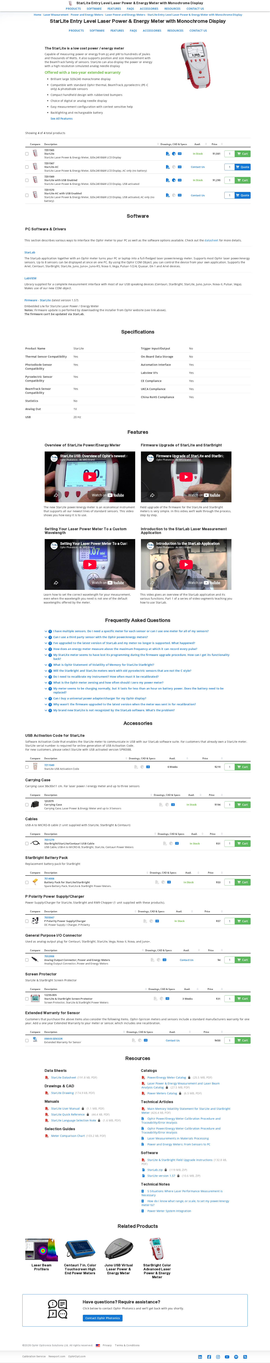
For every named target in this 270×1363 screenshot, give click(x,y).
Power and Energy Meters (87, 14)
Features (114, 8)
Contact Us (195, 8)
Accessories (149, 8)
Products (73, 8)
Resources (172, 8)
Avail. (197, 144)
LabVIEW (30, 278)
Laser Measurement (56, 14)
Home (37, 14)
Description (50, 144)
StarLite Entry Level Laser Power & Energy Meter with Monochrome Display (194, 14)
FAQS (130, 8)
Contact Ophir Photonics (102, 1318)
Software (94, 8)
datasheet (211, 240)
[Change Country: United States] (98, 1346)
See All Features (62, 118)
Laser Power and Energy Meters (125, 14)
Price (214, 144)
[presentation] (135, 681)
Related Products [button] (138, 1226)
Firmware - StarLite (38, 300)
